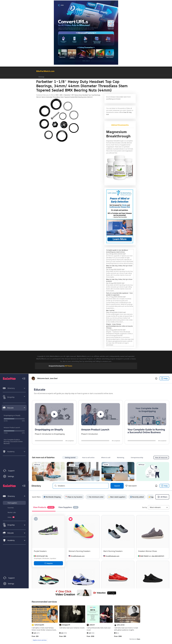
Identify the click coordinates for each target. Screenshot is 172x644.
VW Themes (68, 366)
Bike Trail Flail (110, 310)
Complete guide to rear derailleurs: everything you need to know (117, 251)
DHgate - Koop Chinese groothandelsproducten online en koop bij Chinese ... (119, 326)
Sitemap (41, 77)
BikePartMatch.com (45, 71)
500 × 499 (59, 95)
